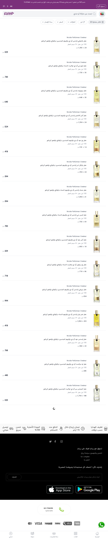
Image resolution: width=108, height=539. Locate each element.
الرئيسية (97, 537)
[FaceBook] (55, 441)
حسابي (11, 537)
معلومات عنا (85, 456)
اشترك (14, 477)
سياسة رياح (85, 453)
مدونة (32, 537)
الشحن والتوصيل (96, 453)
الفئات (75, 537)
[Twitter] (50, 441)
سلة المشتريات (54, 537)
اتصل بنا (87, 460)
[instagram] (61, 441)
